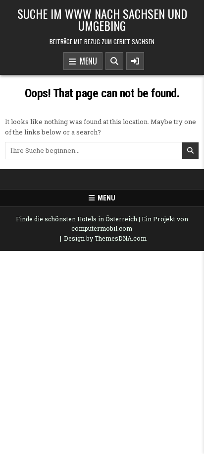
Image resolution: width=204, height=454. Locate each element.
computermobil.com (101, 228)
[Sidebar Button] (135, 61)
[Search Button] (114, 61)
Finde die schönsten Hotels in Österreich (76, 219)
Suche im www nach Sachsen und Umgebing (102, 19)
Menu (86, 61)
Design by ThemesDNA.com (105, 238)
